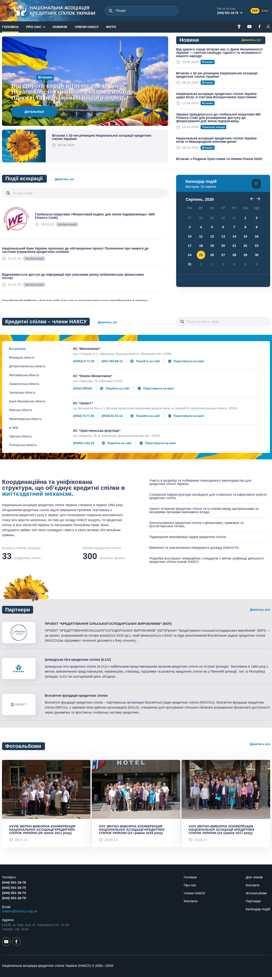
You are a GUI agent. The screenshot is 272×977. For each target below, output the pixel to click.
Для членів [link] (254, 877)
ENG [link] (265, 10)
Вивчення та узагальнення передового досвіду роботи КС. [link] (194, 547)
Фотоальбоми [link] (256, 893)
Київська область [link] (20, 410)
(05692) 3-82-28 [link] (83, 443)
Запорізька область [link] (22, 392)
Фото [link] (111, 27)
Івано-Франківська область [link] (27, 401)
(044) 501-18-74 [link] (14, 893)
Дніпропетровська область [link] (27, 366)
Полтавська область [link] (23, 445)
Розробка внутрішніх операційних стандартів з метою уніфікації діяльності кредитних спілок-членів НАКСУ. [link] (206, 560)
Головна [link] (10, 27)
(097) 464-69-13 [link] (112, 361)
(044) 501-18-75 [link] (14, 887)
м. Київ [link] (13, 427)
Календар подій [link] (258, 909)
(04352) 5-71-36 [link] (83, 361)
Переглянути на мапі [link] (189, 361)
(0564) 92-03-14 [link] (112, 416)
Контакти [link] (190, 901)
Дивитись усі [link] (251, 40)
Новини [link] (60, 27)
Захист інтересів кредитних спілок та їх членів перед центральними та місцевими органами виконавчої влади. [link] (203, 510)
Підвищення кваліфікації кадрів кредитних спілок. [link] (188, 537)
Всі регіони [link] (17, 348)
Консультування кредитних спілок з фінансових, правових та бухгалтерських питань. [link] (196, 524)
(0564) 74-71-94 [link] (83, 416)
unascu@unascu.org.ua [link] (19, 911)
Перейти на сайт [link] (148, 361)
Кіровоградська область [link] (25, 418)
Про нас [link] (33, 27)
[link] (54, 11)
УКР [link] (255, 10)
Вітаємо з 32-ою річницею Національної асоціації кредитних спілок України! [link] (101, 137)
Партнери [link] (253, 901)
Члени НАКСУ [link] (87, 27)
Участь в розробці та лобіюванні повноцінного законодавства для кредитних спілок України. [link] (200, 482)
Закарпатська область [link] (24, 383)
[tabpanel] (46, 803)
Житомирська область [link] (24, 375)
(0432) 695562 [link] (82, 388)
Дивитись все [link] (260, 609)
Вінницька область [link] (21, 357)
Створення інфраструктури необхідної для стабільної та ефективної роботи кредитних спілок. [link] (208, 496)
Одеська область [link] (20, 436)
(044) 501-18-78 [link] (227, 12)
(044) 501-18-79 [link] (14, 898)
